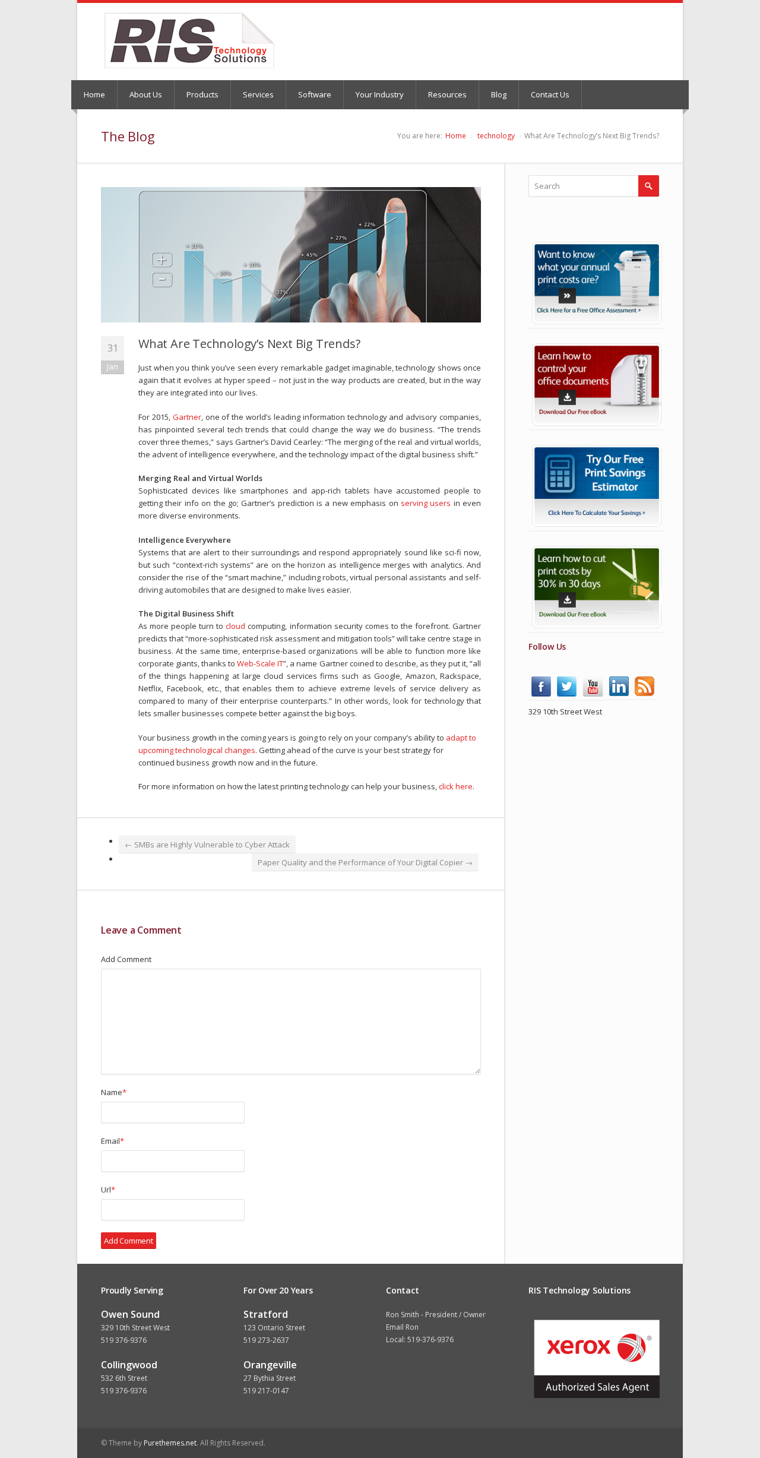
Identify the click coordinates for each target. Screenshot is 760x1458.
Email (112, 1141)
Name (113, 1092)
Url (108, 1189)
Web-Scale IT (260, 663)
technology (496, 136)
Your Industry (380, 94)
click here (456, 786)
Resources (447, 94)
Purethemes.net (170, 1443)
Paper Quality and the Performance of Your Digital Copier (365, 862)
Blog (498, 94)
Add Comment (126, 959)
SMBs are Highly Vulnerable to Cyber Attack (207, 844)
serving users (426, 503)
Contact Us (550, 94)
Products (202, 94)
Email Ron (402, 1327)
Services (258, 94)
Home (94, 94)
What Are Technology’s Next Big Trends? (249, 344)
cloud (235, 626)
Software (314, 94)
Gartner (187, 417)
